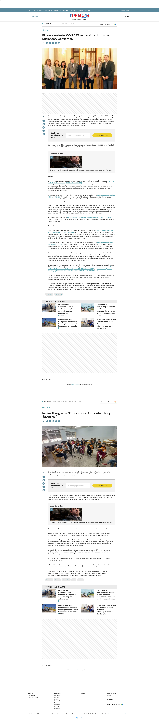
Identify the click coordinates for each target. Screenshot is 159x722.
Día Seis (41, 10)
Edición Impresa (125, 10)
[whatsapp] (47, 43)
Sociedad (87, 10)
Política (80, 10)
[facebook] (50, 43)
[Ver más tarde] (43, 43)
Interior (47, 10)
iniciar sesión (75, 384)
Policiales (74, 10)
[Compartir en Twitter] (53, 43)
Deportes (35, 10)
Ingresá (127, 17)
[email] (56, 43)
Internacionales (56, 10)
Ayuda (128, 713)
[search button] (29, 10)
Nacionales (66, 10)
